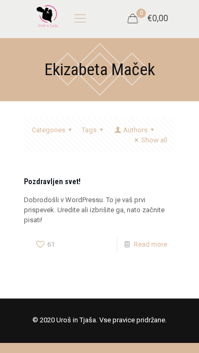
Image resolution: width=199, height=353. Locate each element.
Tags (89, 130)
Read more (150, 244)
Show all (154, 140)
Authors (135, 130)
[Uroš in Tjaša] (47, 16)
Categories (48, 130)
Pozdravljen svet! (52, 181)
